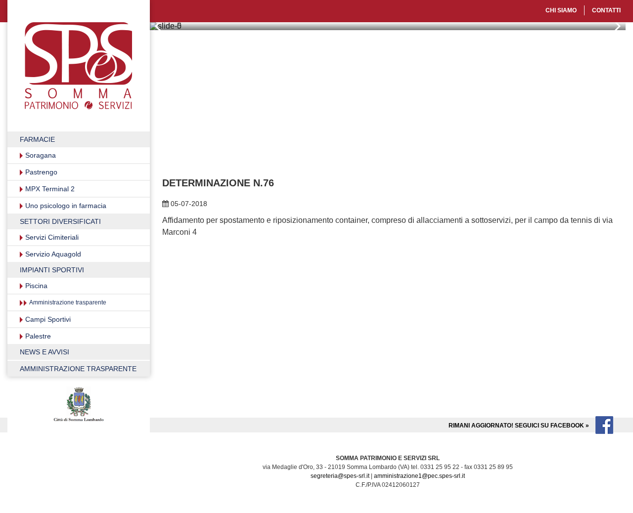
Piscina (36, 286)
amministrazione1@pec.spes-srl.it (419, 475)
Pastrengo (41, 172)
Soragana (40, 155)
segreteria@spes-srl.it (340, 475)
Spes (78, 65)
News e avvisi (44, 352)
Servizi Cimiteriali (52, 237)
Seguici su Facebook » (519, 425)
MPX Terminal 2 (50, 189)
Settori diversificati (60, 221)
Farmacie (37, 139)
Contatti (606, 10)
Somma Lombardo (78, 405)
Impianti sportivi (52, 270)
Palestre (38, 336)
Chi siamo (561, 10)
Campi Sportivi (48, 319)
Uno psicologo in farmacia (65, 206)
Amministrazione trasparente (67, 302)
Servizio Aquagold (53, 254)
